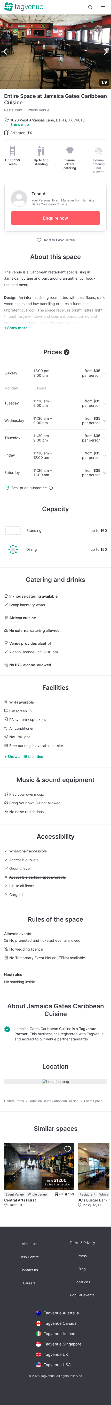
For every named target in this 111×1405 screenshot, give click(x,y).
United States (14, 1101)
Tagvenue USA (57, 1364)
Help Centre (29, 1257)
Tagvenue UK (56, 1354)
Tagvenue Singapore (63, 1344)
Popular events (82, 1295)
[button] (90, 7)
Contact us (29, 1270)
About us (29, 1244)
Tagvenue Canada (60, 1323)
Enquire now (55, 218)
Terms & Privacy (82, 1243)
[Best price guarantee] (51, 488)
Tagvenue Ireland (59, 1333)
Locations (82, 1282)
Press (82, 1256)
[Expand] (102, 7)
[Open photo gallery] (55, 52)
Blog (82, 1269)
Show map (19, 124)
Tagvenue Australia (61, 1312)
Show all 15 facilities (25, 756)
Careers (29, 1283)
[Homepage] (23, 7)
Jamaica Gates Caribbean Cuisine (65, 1010)
